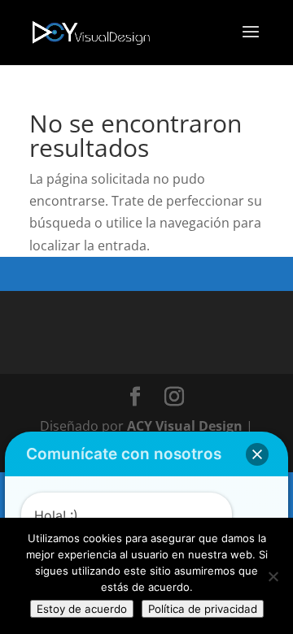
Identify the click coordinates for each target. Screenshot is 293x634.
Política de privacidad (202, 608)
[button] (257, 454)
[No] (273, 576)
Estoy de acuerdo (82, 608)
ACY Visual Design (185, 426)
